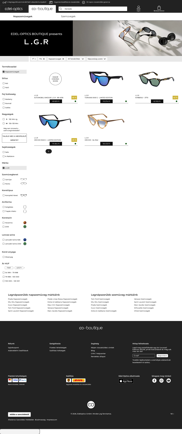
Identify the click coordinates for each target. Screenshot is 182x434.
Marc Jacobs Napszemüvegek (60, 311)
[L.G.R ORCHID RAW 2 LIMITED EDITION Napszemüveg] (55, 120)
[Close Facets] (14, 59)
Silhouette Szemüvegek (144, 308)
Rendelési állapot (98, 356)
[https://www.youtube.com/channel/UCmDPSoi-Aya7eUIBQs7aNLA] (169, 381)
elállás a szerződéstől (19, 414)
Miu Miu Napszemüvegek (18, 302)
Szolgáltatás (55, 344)
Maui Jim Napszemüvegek (59, 305)
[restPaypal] (23, 380)
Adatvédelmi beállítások (18, 351)
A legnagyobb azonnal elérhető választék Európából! (26, 2)
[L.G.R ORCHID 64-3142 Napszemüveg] (106, 120)
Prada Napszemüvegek (17, 299)
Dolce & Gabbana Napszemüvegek (62, 302)
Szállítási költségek (57, 351)
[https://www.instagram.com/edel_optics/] (161, 381)
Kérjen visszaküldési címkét (102, 348)
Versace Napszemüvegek (58, 308)
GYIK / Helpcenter (98, 353)
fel (172, 414)
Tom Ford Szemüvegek (100, 299)
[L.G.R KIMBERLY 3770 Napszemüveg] (156, 77)
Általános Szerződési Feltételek (21, 420)
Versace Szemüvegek (143, 299)
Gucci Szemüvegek (99, 308)
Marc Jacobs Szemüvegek (144, 305)
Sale (7, 152)
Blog (93, 351)
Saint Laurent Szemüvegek (145, 302)
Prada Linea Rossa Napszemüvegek (62, 299)
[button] (13, 9)
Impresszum (52, 420)
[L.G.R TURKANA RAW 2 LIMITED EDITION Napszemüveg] (106, 77)
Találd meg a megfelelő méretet (14, 138)
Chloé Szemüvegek (142, 311)
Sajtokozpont (13, 348)
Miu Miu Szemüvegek (100, 302)
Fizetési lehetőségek (58, 348)
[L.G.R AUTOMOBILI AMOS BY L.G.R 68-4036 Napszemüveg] (55, 77)
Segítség (95, 344)
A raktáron (9, 156)
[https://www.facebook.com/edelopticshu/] (154, 381)
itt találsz (146, 362)
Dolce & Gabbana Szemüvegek (104, 311)
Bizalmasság (40, 420)
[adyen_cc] (10, 380)
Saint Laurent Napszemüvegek (21, 311)
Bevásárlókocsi (159, 11)
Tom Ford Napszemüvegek (19, 308)
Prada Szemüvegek (99, 305)
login (138, 11)
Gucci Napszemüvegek (17, 305)
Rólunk (11, 344)
